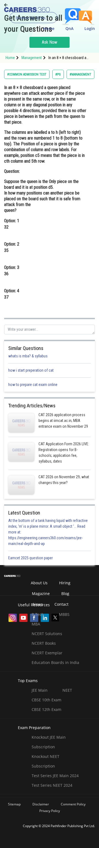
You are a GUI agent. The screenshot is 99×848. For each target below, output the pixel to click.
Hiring (64, 582)
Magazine (41, 593)
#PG (58, 74)
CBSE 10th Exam (46, 699)
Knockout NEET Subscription (45, 761)
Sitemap (14, 804)
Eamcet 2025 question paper (31, 558)
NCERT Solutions (47, 633)
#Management (80, 74)
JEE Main (40, 690)
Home (48, 28)
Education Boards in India (55, 662)
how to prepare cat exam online (32, 384)
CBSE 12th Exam (46, 709)
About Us (39, 582)
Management (31, 57)
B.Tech (38, 614)
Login (89, 28)
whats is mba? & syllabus (28, 356)
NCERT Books (44, 643)
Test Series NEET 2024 (52, 785)
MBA (36, 624)
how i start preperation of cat (31, 370)
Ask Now (49, 42)
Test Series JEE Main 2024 (55, 775)
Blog (65, 593)
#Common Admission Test (26, 74)
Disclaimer (40, 804)
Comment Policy (73, 804)
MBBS (64, 614)
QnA (69, 28)
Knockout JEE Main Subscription (49, 742)
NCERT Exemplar (47, 652)
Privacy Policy (49, 810)
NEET (67, 690)
